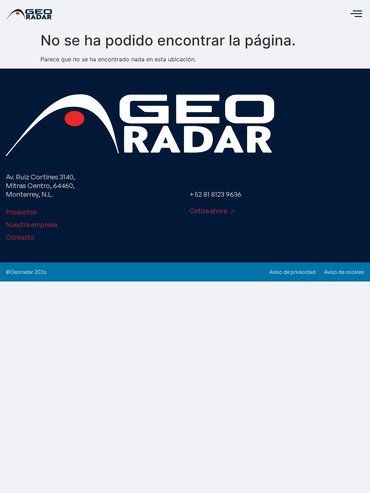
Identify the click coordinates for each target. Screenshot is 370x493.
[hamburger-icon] (356, 14)
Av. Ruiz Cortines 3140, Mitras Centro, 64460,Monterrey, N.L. (40, 185)
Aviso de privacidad (292, 272)
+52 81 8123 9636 (215, 194)
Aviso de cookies (344, 272)
